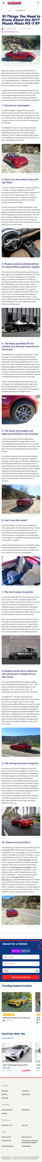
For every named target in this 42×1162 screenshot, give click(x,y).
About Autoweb (7, 1110)
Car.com (25, 1125)
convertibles (27, 867)
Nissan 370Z (18, 877)
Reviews (4, 1094)
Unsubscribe (26, 1146)
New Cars (16, 951)
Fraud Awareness (7, 1146)
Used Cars (26, 951)
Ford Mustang (16, 867)
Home (10, 10)
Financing (5, 1098)
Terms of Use (6, 1137)
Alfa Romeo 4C (7, 879)
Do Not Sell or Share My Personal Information (30, 1141)
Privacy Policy (27, 1137)
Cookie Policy (6, 1140)
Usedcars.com (7, 1125)
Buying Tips (26, 1094)
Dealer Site (25, 1110)
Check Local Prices (21, 977)
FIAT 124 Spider (25, 860)
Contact (4, 1113)
